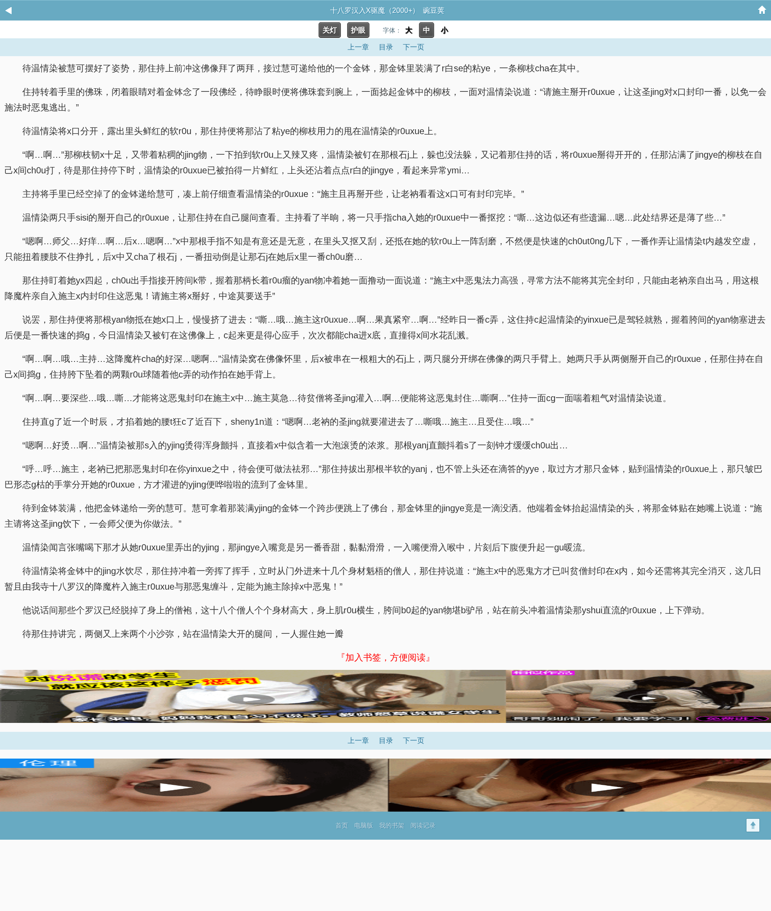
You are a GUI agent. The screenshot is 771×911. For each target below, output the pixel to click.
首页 (342, 825)
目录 (386, 47)
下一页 (413, 47)
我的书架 (391, 825)
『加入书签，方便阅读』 (385, 657)
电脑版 (363, 825)
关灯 (330, 30)
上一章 (358, 47)
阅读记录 (422, 825)
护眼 (358, 30)
